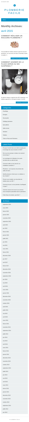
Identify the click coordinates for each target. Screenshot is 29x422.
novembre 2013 (7, 361)
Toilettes (24, 102)
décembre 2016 (7, 269)
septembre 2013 (7, 368)
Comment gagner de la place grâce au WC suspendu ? (12, 64)
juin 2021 (5, 242)
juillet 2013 (5, 371)
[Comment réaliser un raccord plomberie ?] (14, 48)
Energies (5, 114)
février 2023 (6, 211)
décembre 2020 (7, 255)
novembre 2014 (7, 327)
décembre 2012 (7, 395)
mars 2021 (5, 248)
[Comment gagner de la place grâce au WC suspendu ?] (14, 94)
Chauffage (5, 111)
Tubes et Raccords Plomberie (19, 58)
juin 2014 (5, 337)
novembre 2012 (7, 398)
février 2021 (6, 252)
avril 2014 (5, 344)
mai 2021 (5, 245)
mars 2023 (5, 207)
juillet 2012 (5, 409)
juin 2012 (5, 412)
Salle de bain (6, 128)
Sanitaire (19, 102)
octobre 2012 (6, 402)
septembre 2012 (7, 405)
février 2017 (6, 265)
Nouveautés (6, 118)
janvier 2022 (6, 235)
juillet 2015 (5, 310)
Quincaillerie (6, 124)
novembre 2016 (7, 272)
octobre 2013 (6, 364)
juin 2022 (5, 228)
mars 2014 (5, 347)
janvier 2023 (6, 214)
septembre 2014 (7, 330)
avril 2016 (5, 286)
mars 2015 (5, 320)
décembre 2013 (7, 357)
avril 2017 (5, 262)
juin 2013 (5, 374)
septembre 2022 (7, 221)
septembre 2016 (7, 276)
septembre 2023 (7, 204)
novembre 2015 (7, 299)
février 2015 (6, 323)
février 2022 (6, 231)
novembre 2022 (7, 218)
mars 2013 (5, 385)
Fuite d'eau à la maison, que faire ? (11, 195)
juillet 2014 (5, 334)
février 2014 (6, 351)
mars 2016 (5, 289)
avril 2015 (5, 316)
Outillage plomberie (7, 121)
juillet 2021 (5, 238)
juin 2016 (5, 279)
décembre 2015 (7, 296)
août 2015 (5, 306)
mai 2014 (5, 340)
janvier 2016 (6, 293)
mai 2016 (5, 282)
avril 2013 (5, 381)
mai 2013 (5, 378)
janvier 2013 (6, 391)
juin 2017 (5, 259)
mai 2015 (5, 313)
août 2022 (5, 224)
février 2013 (6, 388)
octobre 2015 (6, 303)
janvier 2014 (6, 354)
